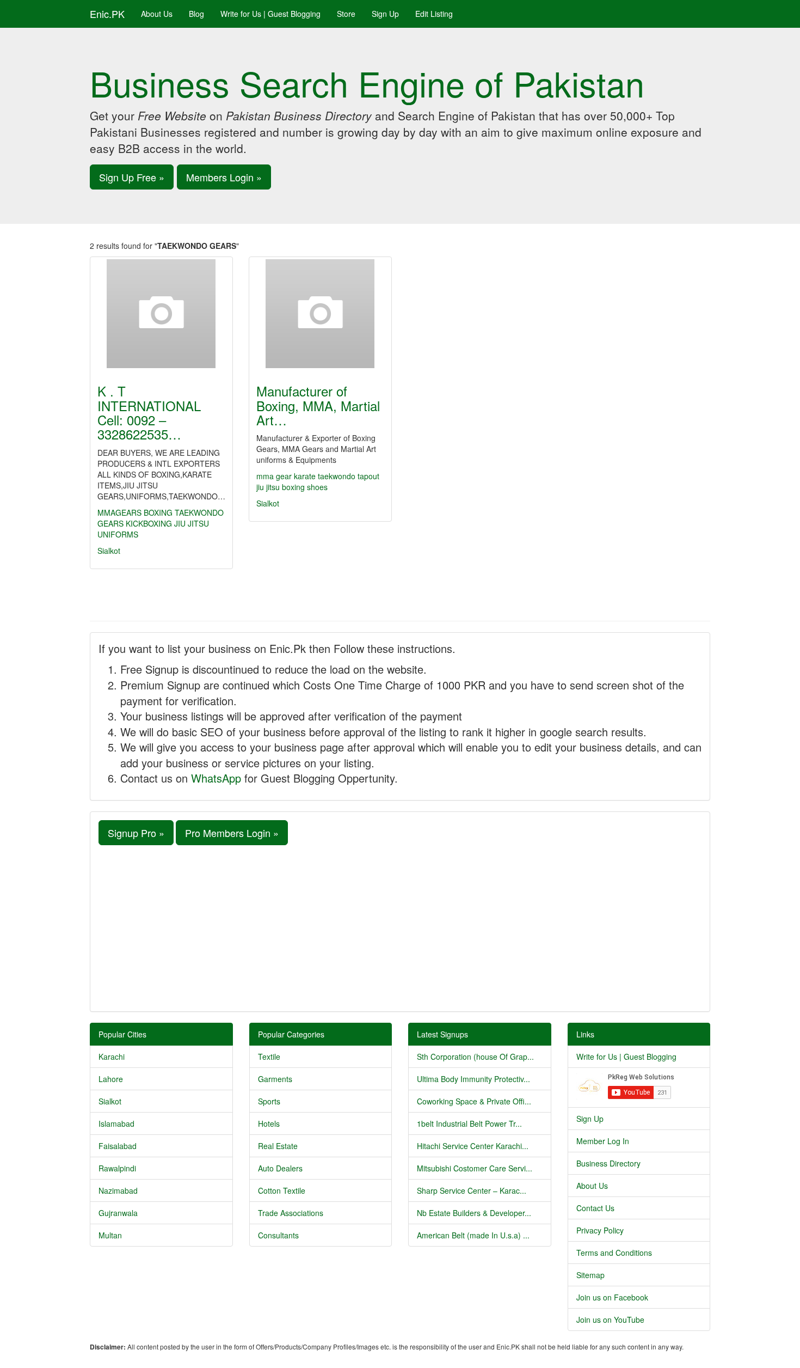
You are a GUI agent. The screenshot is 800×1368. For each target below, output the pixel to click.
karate (306, 476)
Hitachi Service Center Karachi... (472, 1145)
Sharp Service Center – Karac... (471, 1190)
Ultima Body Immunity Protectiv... (473, 1078)
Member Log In (602, 1140)
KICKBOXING (149, 523)
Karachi (112, 1056)
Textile (269, 1056)
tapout (368, 476)
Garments (275, 1078)
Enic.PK (107, 14)
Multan (110, 1235)
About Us (157, 13)
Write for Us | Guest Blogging (270, 13)
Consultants (278, 1235)
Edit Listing (434, 13)
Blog (196, 13)
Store (346, 13)
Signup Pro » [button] (136, 833)
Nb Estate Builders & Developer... (474, 1212)
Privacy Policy (600, 1230)
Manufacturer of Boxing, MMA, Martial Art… (318, 405)
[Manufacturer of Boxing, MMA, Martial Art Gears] (320, 313)
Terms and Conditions (614, 1252)
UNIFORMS (117, 534)
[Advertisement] (400, 927)
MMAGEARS (119, 512)
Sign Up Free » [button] (131, 177)
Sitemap (590, 1274)
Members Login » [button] (224, 177)
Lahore (111, 1078)
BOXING (158, 512)
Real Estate (278, 1145)
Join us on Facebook (612, 1297)
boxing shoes (305, 486)
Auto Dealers (280, 1168)
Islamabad (116, 1123)
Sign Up (385, 13)
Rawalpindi (117, 1168)
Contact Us (595, 1207)
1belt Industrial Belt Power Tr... (469, 1123)
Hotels (269, 1123)
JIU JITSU (191, 523)
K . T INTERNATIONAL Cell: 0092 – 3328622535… (149, 412)
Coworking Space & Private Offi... (474, 1101)
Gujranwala (118, 1212)
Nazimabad (118, 1190)
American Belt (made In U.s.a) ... (473, 1235)
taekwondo (338, 476)
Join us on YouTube (610, 1319)
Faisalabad (118, 1145)
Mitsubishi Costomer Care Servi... (474, 1168)
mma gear (275, 476)
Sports (269, 1101)
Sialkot (108, 550)
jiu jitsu (269, 486)
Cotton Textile (281, 1190)
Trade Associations (290, 1212)
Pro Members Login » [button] (232, 833)
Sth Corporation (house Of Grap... (475, 1056)
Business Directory (608, 1163)
